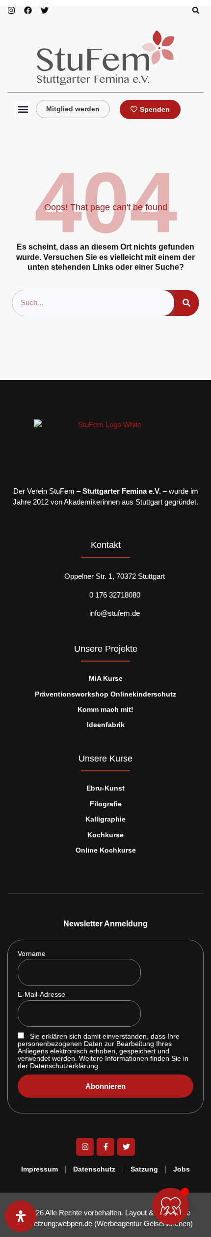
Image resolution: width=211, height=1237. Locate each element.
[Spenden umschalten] (170, 1206)
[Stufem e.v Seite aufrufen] (11, 10)
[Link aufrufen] (105, 58)
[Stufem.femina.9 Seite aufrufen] (28, 10)
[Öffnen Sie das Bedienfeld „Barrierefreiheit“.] (20, 1216)
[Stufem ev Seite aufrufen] (45, 10)
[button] (196, 10)
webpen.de (74, 1223)
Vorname (32, 953)
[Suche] (186, 303)
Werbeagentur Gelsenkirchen (143, 1223)
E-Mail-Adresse (41, 994)
